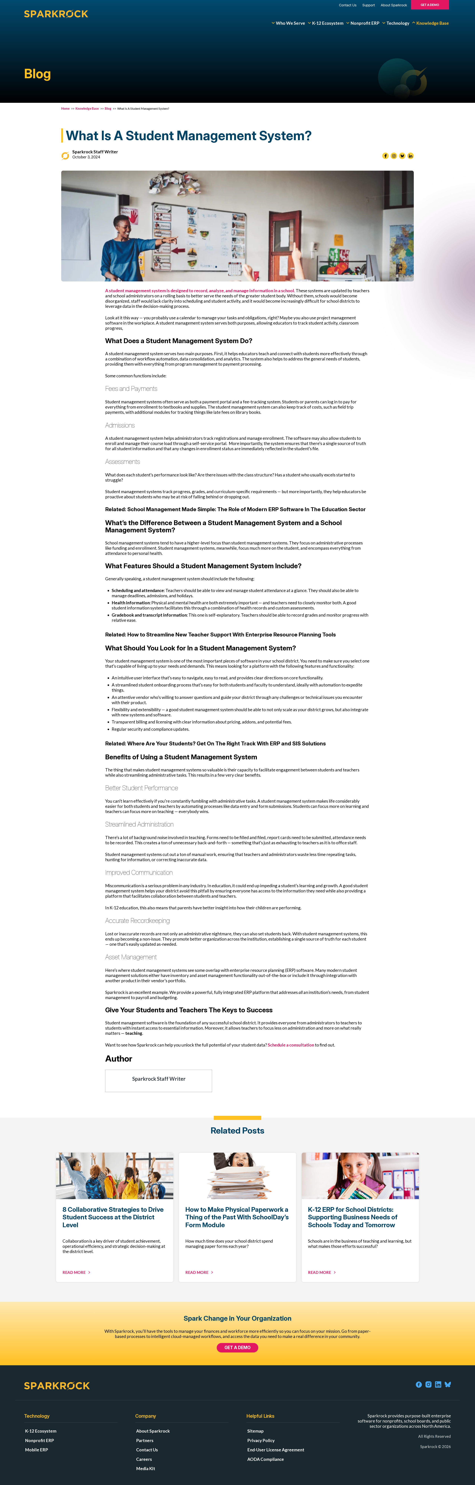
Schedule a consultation (291, 1044)
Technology (397, 23)
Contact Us (347, 5)
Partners (144, 1440)
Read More (74, 1272)
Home (65, 108)
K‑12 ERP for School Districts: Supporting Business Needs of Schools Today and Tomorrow (352, 1217)
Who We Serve (290, 23)
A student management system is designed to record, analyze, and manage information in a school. (200, 290)
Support (368, 5)
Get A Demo (430, 5)
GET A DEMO (237, 1347)
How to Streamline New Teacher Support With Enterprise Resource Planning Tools (231, 634)
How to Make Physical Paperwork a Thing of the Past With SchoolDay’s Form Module (237, 1217)
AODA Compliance (265, 1459)
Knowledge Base (432, 23)
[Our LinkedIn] (410, 156)
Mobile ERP (36, 1449)
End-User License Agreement (275, 1449)
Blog (108, 108)
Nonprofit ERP (364, 23)
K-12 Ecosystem (327, 23)
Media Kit (145, 1468)
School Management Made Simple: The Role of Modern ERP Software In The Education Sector (246, 509)
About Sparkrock (394, 5)
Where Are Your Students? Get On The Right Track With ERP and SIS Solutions (226, 743)
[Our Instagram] (394, 156)
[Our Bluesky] (402, 156)
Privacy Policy (261, 1440)
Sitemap (255, 1431)
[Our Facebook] (385, 156)
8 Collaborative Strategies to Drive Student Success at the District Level (113, 1217)
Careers (144, 1459)
